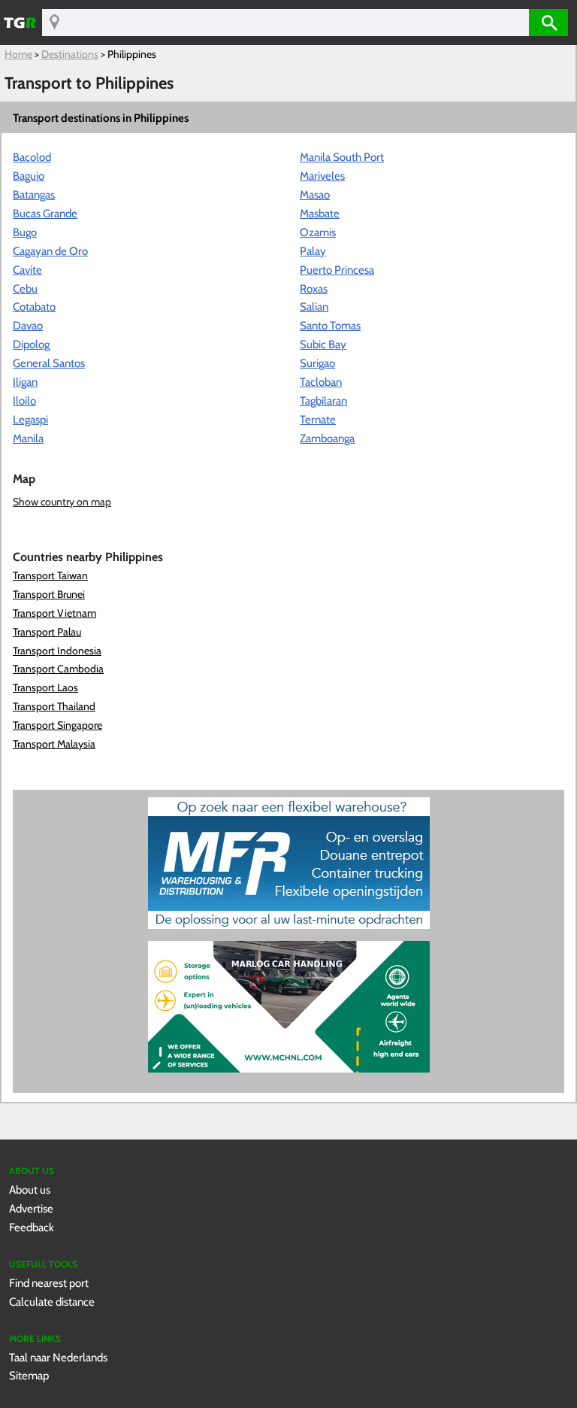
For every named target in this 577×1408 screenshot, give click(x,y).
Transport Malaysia (54, 744)
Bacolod (32, 157)
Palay (313, 251)
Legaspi (30, 419)
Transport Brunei (49, 594)
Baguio (28, 175)
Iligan (25, 382)
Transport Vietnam (54, 613)
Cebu (25, 288)
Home (18, 54)
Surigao (317, 363)
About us (29, 1189)
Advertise (31, 1208)
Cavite (27, 269)
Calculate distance (52, 1301)
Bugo (25, 232)
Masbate (320, 213)
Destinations (69, 54)
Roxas (314, 288)
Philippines (131, 54)
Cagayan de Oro (50, 251)
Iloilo (24, 400)
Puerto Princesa (337, 269)
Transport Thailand (54, 706)
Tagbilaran (323, 400)
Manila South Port (342, 157)
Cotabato (34, 306)
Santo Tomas (330, 325)
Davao (28, 325)
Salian (314, 306)
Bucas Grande (45, 213)
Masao (315, 194)
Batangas (34, 194)
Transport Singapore (57, 725)
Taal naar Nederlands (58, 1357)
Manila (28, 438)
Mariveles (322, 175)
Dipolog (31, 344)
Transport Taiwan (50, 575)
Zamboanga (327, 438)
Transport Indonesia (57, 650)
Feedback (31, 1227)
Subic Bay (323, 344)
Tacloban (321, 382)
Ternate (318, 419)
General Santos (49, 363)
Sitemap (29, 1375)
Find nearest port (49, 1283)
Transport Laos (45, 687)
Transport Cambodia (58, 668)
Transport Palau (47, 632)
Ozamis (318, 232)
